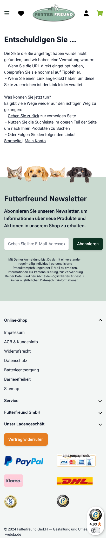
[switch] (91, 530)
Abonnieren (88, 243)
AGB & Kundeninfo (21, 341)
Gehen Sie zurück (23, 115)
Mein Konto (35, 140)
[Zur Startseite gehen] (53, 13)
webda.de (13, 533)
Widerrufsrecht (17, 351)
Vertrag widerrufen (26, 437)
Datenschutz (15, 360)
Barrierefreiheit (17, 379)
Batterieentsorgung (21, 369)
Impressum (14, 332)
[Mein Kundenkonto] (86, 13)
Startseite (12, 140)
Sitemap (11, 388)
